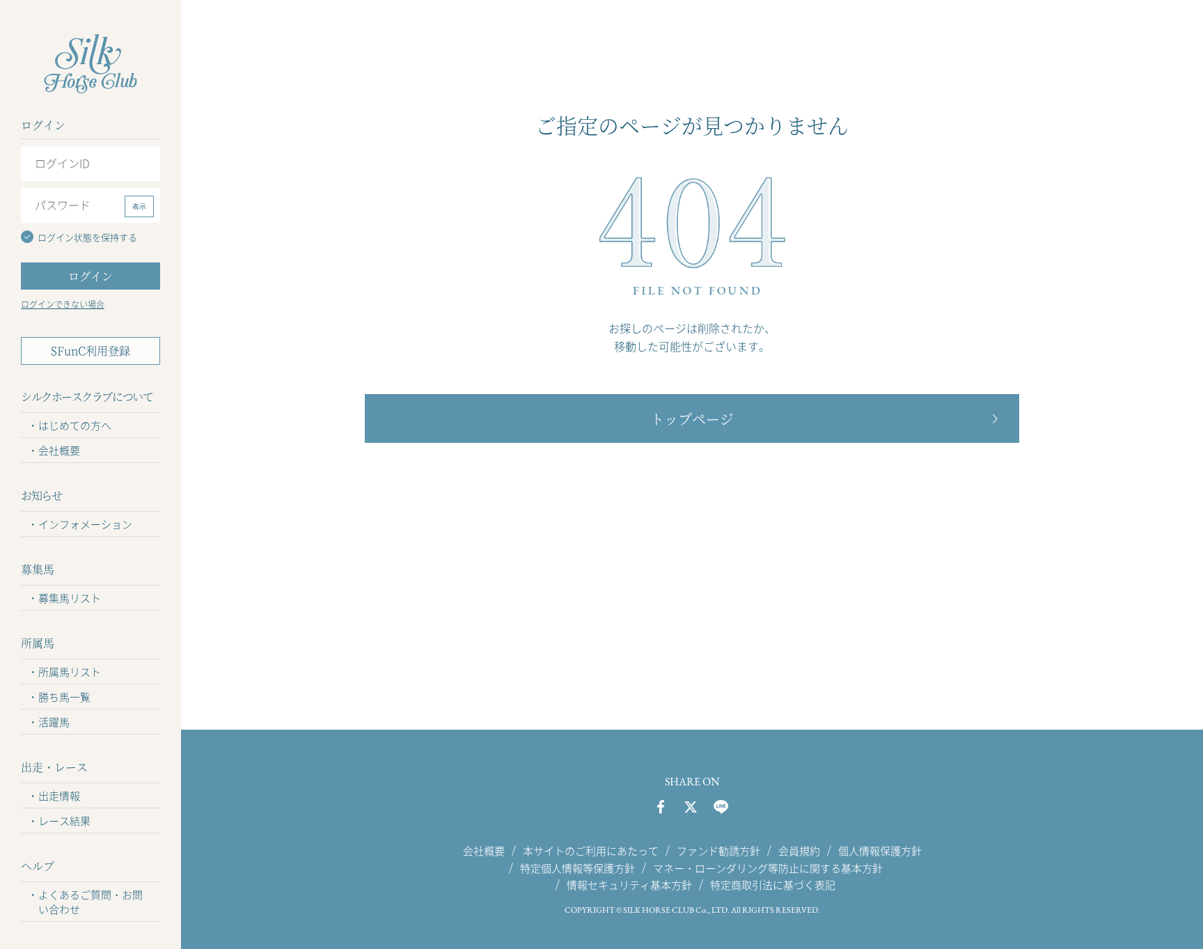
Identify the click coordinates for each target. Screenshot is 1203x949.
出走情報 (59, 795)
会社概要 (59, 450)
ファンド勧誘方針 (718, 850)
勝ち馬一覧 (64, 697)
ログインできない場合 (62, 304)
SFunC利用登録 (90, 351)
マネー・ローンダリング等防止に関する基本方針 (768, 867)
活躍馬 (54, 722)
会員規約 (799, 850)
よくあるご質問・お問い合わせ (90, 902)
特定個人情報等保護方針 (577, 867)
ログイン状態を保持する (87, 237)
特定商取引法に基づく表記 (772, 885)
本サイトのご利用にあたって (591, 850)
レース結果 (64, 821)
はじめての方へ (74, 425)
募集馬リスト (69, 598)
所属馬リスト (69, 672)
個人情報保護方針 (880, 850)
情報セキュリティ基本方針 (629, 885)
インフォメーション (85, 524)
